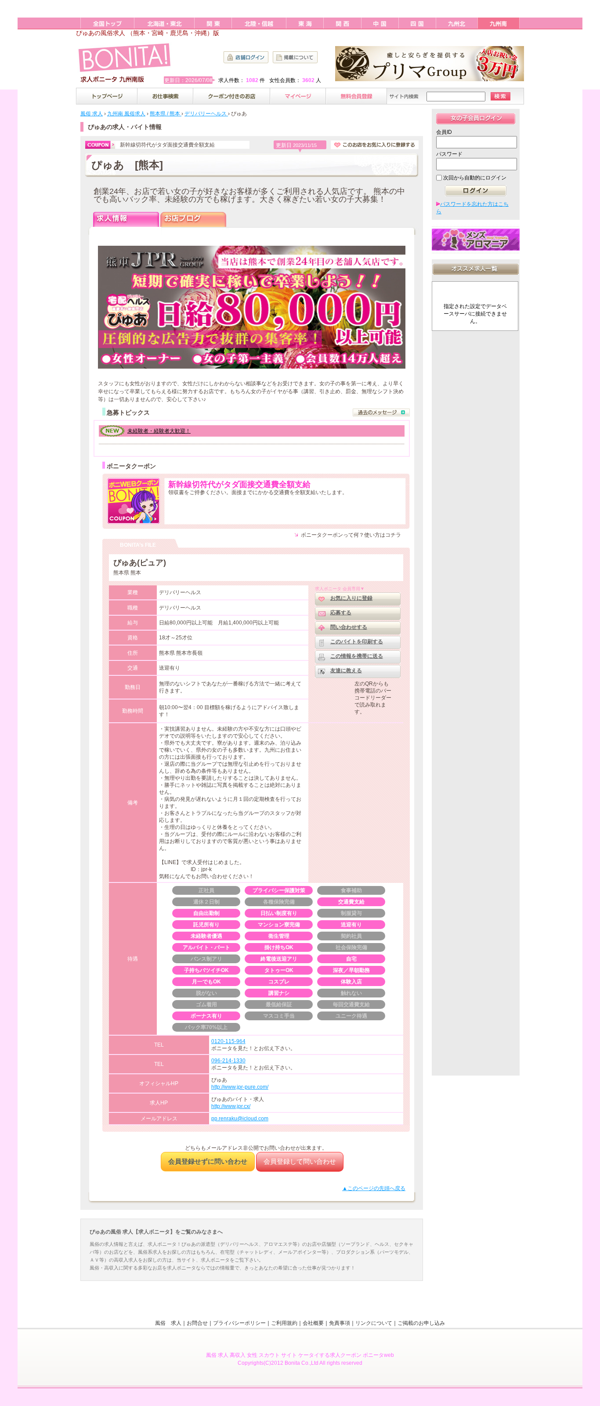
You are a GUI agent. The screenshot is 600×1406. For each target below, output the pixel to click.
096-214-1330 (228, 1061)
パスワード (449, 154)
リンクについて (373, 1323)
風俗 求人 (168, 1323)
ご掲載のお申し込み (421, 1323)
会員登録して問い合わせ (300, 1161)
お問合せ (197, 1323)
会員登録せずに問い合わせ (207, 1161)
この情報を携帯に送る (356, 656)
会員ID (444, 132)
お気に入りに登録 (351, 598)
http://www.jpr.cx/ (230, 1106)
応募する (340, 613)
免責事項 (339, 1323)
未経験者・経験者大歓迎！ (159, 431)
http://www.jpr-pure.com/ (239, 1087)
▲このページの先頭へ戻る (373, 1188)
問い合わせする (348, 627)
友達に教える (346, 670)
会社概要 (313, 1323)
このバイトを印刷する (356, 641)
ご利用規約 (284, 1323)
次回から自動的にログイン (474, 178)
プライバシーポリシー (239, 1323)
